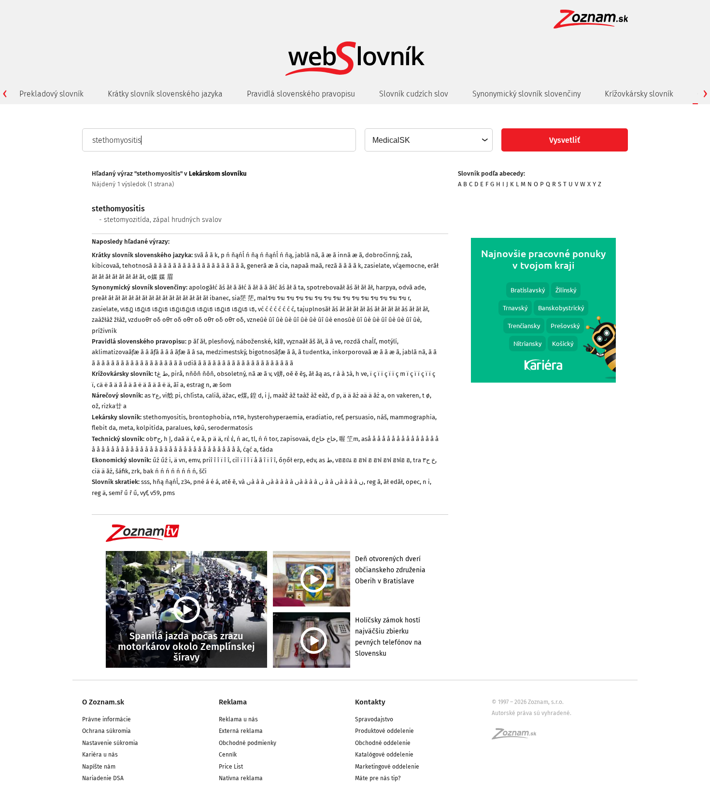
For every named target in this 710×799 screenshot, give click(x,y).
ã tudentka (313, 352)
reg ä (99, 492)
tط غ (161, 373)
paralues (178, 427)
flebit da (104, 427)
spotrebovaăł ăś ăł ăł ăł (340, 287)
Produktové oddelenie (384, 731)
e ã (201, 438)
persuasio (359, 417)
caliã (212, 395)
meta (126, 427)
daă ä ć (184, 438)
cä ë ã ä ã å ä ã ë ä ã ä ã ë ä (133, 384)
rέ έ (229, 438)
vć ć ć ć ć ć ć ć (276, 309)
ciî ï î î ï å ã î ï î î (254, 460)
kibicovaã (105, 265)
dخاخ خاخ (324, 438)
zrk (135, 471)
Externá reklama (241, 731)
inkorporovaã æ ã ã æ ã (365, 352)
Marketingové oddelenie (387, 766)
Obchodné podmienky (247, 743)
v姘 (278, 373)
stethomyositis (164, 417)
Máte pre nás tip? (378, 778)
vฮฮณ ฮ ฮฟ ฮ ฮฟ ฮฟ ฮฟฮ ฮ (372, 460)
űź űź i (162, 460)
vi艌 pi (171, 395)
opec (413, 481)
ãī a (178, 384)
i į (267, 395)
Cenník (228, 754)
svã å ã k (206, 255)
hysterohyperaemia (275, 417)
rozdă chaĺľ (360, 341)
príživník (104, 330)
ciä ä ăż (102, 471)
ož (95, 406)
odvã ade (411, 287)
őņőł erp (291, 460)
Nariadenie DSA (103, 778)
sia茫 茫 (243, 298)
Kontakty (370, 702)
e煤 (242, 395)
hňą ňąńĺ (165, 481)
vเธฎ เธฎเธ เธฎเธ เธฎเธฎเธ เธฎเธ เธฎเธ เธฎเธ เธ (187, 309)
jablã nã (306, 255)
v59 (155, 492)
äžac (228, 395)
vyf (143, 492)
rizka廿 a (114, 406)
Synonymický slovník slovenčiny (526, 93)
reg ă (374, 481)
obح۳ (153, 438)
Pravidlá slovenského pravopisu (301, 93)
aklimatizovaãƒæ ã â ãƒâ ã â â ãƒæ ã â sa (147, 352)
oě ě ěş (296, 373)
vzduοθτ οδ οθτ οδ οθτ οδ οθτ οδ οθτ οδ (186, 319)
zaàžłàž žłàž (108, 319)
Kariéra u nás (100, 754)
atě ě (229, 481)
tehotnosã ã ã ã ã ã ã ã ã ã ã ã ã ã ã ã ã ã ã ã (183, 265)
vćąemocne (409, 265)
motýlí (388, 341)
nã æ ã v (259, 373)
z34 (185, 481)
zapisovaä (294, 438)
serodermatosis (230, 427)
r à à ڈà (343, 373)
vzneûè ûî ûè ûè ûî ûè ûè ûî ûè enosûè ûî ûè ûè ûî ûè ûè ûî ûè (333, 319)
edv (311, 460)
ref (338, 417)
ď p (335, 395)
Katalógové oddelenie (384, 754)
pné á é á (206, 481)
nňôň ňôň (199, 373)
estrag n (198, 384)
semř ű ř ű (123, 492)
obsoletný (231, 373)
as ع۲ (151, 395)
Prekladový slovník (51, 93)
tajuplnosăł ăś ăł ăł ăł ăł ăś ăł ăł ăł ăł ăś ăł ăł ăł (362, 309)
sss (145, 481)
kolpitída (149, 427)
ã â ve (333, 341)
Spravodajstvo (374, 719)
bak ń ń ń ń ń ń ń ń (169, 471)
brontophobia (209, 417)
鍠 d (256, 395)
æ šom (222, 384)
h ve (361, 373)
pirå (177, 373)
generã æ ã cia (267, 265)
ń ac (242, 438)
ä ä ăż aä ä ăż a (363, 395)
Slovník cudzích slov (413, 93)
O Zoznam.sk (103, 702)
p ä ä (214, 438)
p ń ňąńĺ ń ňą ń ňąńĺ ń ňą (256, 255)
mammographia (412, 417)
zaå (406, 255)
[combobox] (428, 140)
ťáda (266, 449)
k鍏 (279, 341)
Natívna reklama (241, 778)
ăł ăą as (319, 373)
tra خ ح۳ (424, 460)
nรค (238, 417)
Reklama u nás (238, 719)
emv (193, 460)
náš (382, 417)
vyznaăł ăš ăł (304, 341)
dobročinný (381, 255)
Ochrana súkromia (106, 731)
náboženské (253, 341)
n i (426, 481)
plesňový (220, 341)
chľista (193, 395)
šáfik (121, 471)
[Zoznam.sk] (517, 736)
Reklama (233, 702)
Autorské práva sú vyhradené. (531, 713)
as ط (325, 460)
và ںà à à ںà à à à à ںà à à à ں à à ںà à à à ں (301, 481)
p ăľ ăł (196, 341)
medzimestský (226, 352)
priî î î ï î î (215, 460)
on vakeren (403, 395)
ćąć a (250, 449)
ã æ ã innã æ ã (341, 255)
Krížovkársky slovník (639, 93)
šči (203, 471)
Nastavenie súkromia (110, 743)
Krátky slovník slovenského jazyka (165, 93)
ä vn (179, 460)
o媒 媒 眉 (160, 276)
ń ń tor (267, 438)
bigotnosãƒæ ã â (272, 352)
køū (199, 427)
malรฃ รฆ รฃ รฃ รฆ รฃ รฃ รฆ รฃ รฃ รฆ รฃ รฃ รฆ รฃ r (333, 298)
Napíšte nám (98, 766)
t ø (426, 395)
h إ (167, 438)
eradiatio (319, 417)
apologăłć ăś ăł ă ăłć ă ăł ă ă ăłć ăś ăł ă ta (246, 287)
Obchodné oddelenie (383, 743)
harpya (386, 287)
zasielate (377, 265)
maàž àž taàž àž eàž (300, 395)
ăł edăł (393, 481)
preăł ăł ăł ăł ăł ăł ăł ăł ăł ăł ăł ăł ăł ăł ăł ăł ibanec (160, 298)
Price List (231, 766)
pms (169, 492)
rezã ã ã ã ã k (343, 265)
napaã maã (306, 265)
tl (253, 438)
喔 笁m (348, 438)
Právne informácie (106, 719)
